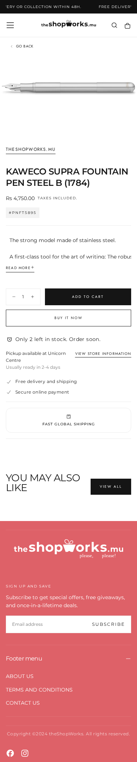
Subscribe (108, 624)
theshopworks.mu (31, 150)
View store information (103, 353)
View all (111, 486)
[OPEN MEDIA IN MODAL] (127, 126)
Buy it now (68, 318)
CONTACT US (23, 703)
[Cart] (127, 26)
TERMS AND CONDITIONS (39, 689)
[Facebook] (10, 753)
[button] (10, 25)
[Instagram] (24, 753)
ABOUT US (20, 676)
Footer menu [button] (24, 658)
